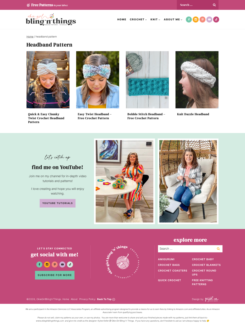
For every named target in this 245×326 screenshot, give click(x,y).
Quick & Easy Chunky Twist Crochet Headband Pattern (46, 118)
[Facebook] (189, 19)
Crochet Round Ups (204, 272)
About (74, 299)
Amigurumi (166, 259)
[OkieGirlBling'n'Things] (51, 19)
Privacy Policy (87, 299)
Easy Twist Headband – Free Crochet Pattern (95, 116)
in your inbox (49, 4)
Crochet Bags (169, 264)
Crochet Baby (203, 259)
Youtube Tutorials (57, 203)
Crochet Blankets (206, 264)
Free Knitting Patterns (202, 282)
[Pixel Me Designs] (211, 299)
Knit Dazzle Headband (193, 114)
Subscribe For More (55, 275)
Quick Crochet (169, 280)
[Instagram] (196, 19)
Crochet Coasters (172, 270)
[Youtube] (209, 19)
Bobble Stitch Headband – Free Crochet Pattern (146, 116)
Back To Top (104, 299)
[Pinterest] (203, 19)
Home (121, 19)
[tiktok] (216, 19)
